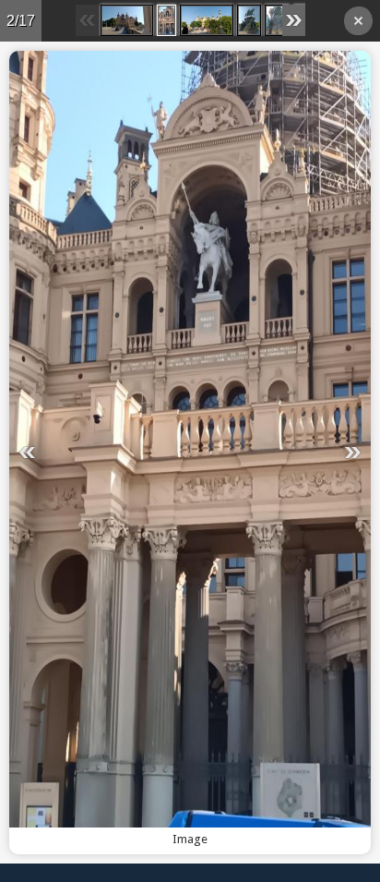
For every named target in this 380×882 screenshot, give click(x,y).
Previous (93, 452)
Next (287, 452)
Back (358, 23)
